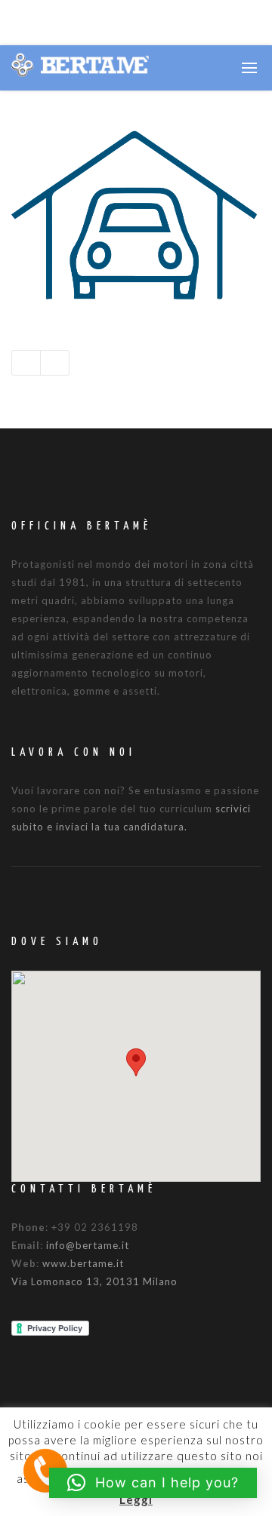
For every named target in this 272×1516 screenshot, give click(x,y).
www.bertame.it (83, 1263)
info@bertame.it (87, 1245)
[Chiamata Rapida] (45, 1469)
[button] (136, 1062)
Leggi (136, 1499)
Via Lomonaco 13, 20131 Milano (94, 1281)
